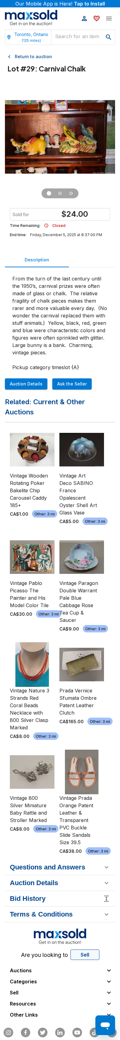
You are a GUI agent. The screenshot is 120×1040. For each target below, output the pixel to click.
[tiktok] (94, 1032)
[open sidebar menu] (109, 18)
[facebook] (25, 1032)
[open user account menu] (84, 18)
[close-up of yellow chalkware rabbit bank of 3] (60, 193)
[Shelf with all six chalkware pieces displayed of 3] (49, 193)
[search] (108, 37)
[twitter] (42, 1032)
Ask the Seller (72, 383)
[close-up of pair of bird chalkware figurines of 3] (71, 193)
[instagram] (8, 1032)
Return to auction (33, 56)
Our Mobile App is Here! (60, 4)
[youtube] (77, 1032)
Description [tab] (37, 259)
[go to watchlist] (96, 18)
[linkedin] (60, 1032)
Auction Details (26, 383)
